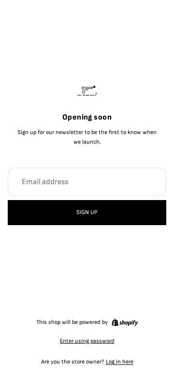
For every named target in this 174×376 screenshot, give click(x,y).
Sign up (87, 212)
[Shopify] (125, 322)
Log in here (119, 361)
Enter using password (87, 341)
